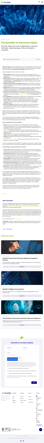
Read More (22, 266)
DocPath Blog (4, 39)
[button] (4, 59)
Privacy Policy (18, 435)
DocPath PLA (30, 402)
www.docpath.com (18, 218)
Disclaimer (27, 435)
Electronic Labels (9, 229)
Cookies (22, 435)
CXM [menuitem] (13, 396)
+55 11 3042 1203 (39, 409)
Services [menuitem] (14, 402)
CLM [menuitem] (13, 398)
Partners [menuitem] (22, 396)
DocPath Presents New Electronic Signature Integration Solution (20, 259)
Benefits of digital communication (13, 289)
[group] (22, 59)
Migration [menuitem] (14, 400)
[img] (37, 59)
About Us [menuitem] (22, 398)
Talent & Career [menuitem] (23, 400)
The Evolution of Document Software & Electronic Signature (22, 318)
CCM (9, 39)
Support (29, 396)
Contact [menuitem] (22, 402)
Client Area (30, 399)
